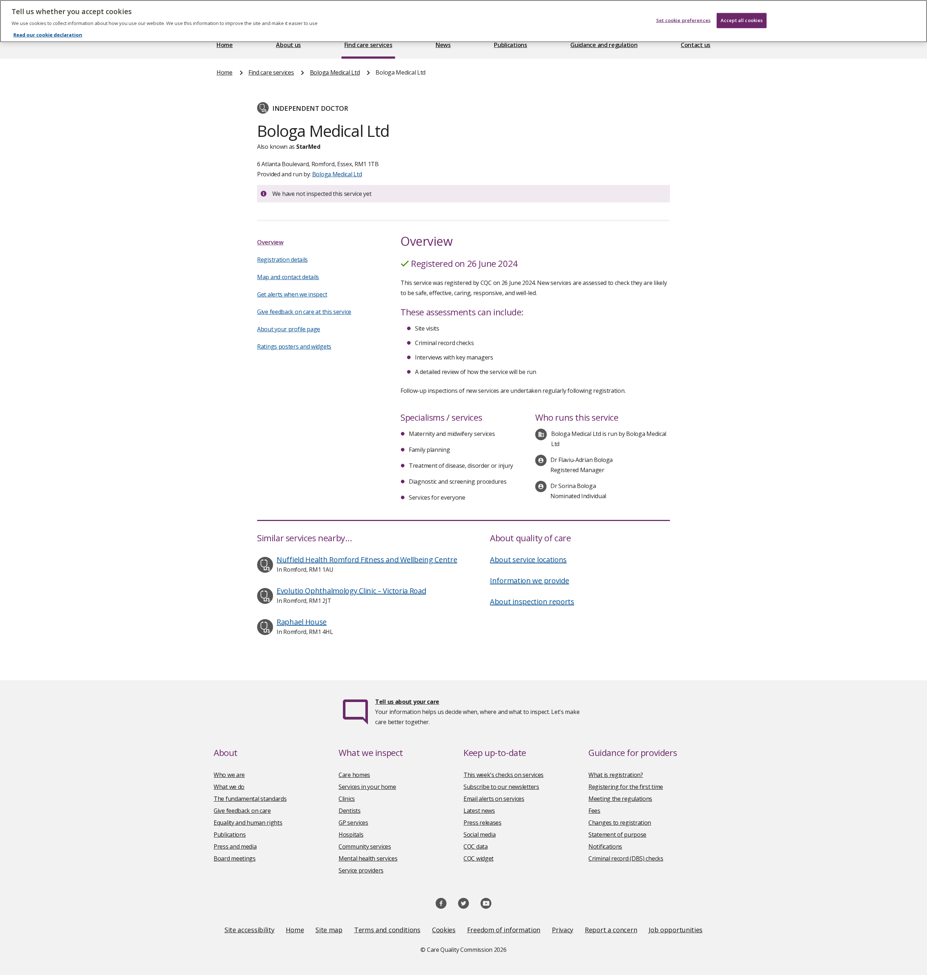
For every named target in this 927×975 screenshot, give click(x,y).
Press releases (483, 823)
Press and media (235, 846)
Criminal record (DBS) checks (625, 858)
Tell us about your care (407, 702)
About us (288, 45)
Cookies (444, 929)
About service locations (528, 559)
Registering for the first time (625, 787)
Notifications (605, 846)
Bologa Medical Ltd (335, 72)
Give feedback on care (242, 811)
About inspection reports (532, 601)
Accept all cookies (742, 20)
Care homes (354, 775)
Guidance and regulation (603, 45)
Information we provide (529, 580)
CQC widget (479, 858)
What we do (229, 787)
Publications (510, 45)
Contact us (695, 45)
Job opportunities (675, 929)
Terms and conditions (387, 929)
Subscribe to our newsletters (501, 787)
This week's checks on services (504, 775)
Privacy (562, 929)
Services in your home (367, 787)
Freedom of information (503, 929)
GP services (353, 823)
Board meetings (235, 858)
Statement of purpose (617, 835)
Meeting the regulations (620, 799)
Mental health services (368, 858)
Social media (479, 835)
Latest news (479, 811)
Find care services (368, 45)
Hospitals (351, 835)
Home (225, 45)
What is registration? (615, 775)
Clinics (347, 799)
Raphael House (302, 622)
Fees (594, 811)
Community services (365, 846)
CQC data (476, 846)
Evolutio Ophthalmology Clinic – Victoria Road (351, 591)
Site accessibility (249, 929)
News (443, 45)
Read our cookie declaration (47, 34)
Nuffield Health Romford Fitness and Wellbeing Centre (367, 559)
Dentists (350, 811)
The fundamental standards (250, 799)
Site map (329, 929)
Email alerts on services (494, 799)
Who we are (229, 775)
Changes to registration (619, 823)
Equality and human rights (248, 823)
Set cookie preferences (683, 20)
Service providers (361, 870)
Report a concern (611, 929)
